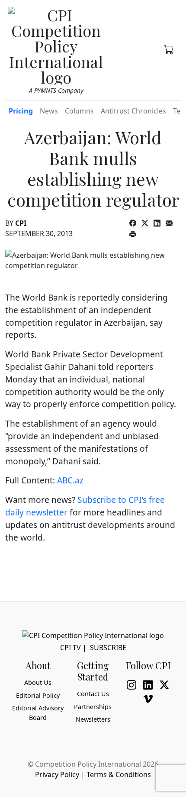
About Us (37, 682)
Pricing (21, 111)
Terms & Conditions (119, 774)
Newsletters (93, 719)
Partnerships (93, 707)
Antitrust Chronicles (133, 111)
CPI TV (70, 647)
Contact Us (93, 694)
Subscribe (108, 647)
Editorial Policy (38, 695)
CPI (20, 223)
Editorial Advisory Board (38, 713)
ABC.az (70, 480)
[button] (169, 49)
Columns (79, 111)
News (49, 111)
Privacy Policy (57, 774)
